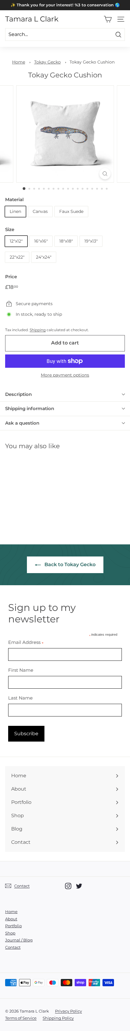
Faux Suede (71, 211)
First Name (20, 670)
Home (18, 62)
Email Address (26, 642)
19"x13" (91, 241)
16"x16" (41, 241)
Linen (15, 211)
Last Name (20, 698)
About (11, 918)
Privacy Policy (68, 1011)
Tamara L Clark (31, 19)
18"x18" (66, 241)
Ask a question (22, 423)
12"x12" (16, 241)
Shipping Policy (58, 1018)
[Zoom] (104, 173)
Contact (13, 947)
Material (14, 199)
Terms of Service (21, 1018)
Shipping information (29, 408)
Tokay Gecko (47, 62)
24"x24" (43, 257)
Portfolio (13, 925)
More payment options (65, 375)
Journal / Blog (19, 940)
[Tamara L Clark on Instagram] (68, 886)
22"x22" (17, 257)
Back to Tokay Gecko (69, 564)
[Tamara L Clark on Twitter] (79, 886)
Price (11, 276)
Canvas (40, 211)
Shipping (38, 330)
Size (9, 229)
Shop (10, 933)
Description (18, 394)
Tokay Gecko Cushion (92, 62)
